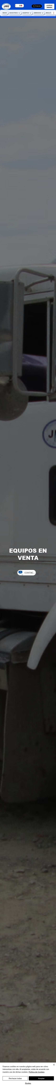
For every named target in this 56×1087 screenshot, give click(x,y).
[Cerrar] (52, 1066)
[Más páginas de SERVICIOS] (42, 13)
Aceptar (41, 1078)
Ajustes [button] (28, 1083)
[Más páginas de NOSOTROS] (19, 13)
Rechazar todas (15, 1078)
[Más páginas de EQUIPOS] (30, 13)
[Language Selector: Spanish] (19, 5)
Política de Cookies (36, 1072)
